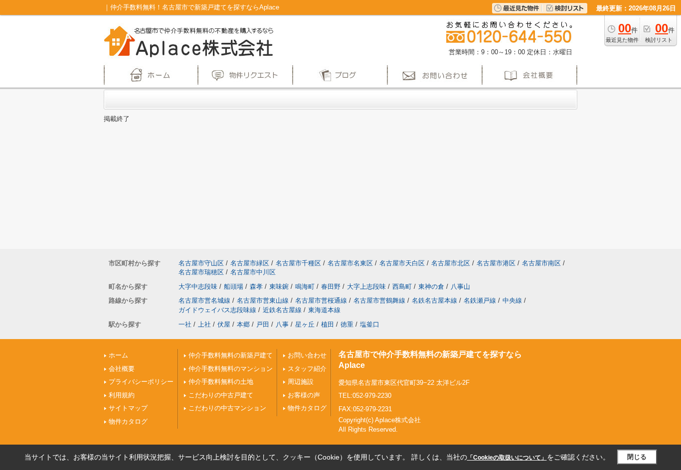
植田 (327, 324)
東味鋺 (279, 286)
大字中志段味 (197, 286)
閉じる (637, 457)
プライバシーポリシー (141, 381)
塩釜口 (369, 324)
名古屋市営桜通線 (321, 300)
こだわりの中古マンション (227, 408)
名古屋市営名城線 (204, 300)
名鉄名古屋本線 (434, 300)
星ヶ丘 (305, 324)
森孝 (256, 286)
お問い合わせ (307, 355)
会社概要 (122, 368)
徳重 (346, 324)
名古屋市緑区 (249, 263)
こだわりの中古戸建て (220, 395)
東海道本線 (324, 310)
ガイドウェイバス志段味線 (217, 310)
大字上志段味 (366, 286)
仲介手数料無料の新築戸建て (230, 355)
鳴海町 (305, 286)
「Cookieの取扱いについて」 (507, 457)
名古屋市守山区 (201, 263)
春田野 (330, 286)
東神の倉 (431, 286)
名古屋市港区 (496, 263)
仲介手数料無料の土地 (220, 381)
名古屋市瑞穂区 (201, 272)
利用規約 (122, 395)
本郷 (243, 324)
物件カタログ (128, 421)
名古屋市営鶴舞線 (379, 300)
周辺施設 (301, 381)
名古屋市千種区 (298, 263)
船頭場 (233, 286)
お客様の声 (304, 395)
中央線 (512, 300)
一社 (184, 324)
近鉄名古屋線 (282, 310)
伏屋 (223, 324)
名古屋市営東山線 (263, 300)
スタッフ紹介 (307, 368)
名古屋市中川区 (253, 272)
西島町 (402, 286)
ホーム (118, 355)
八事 (282, 324)
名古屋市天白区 (402, 263)
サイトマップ (128, 408)
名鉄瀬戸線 (480, 300)
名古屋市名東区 (350, 263)
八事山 (460, 286)
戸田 (262, 324)
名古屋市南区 (541, 263)
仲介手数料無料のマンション (230, 368)
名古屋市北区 (450, 263)
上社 (204, 324)
